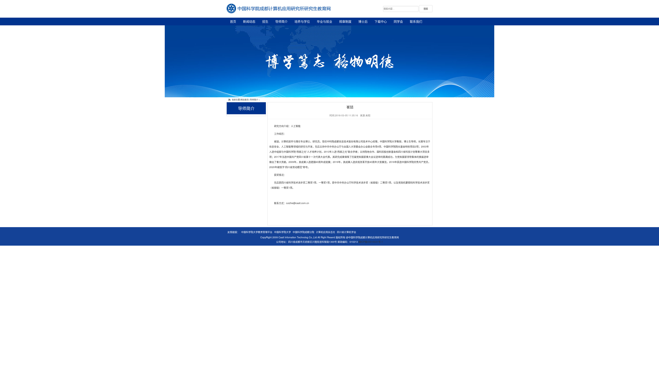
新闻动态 (249, 21)
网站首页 (244, 99)
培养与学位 (302, 21)
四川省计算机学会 (346, 232)
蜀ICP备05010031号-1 (371, 241)
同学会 (398, 21)
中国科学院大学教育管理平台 (256, 232)
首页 (233, 21)
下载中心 (380, 21)
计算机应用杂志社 (325, 232)
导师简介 (281, 21)
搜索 (426, 9)
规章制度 (345, 21)
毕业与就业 (324, 21)
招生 (265, 21)
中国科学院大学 (282, 232)
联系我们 (416, 21)
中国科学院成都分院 (303, 232)
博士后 (363, 21)
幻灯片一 (329, 61)
